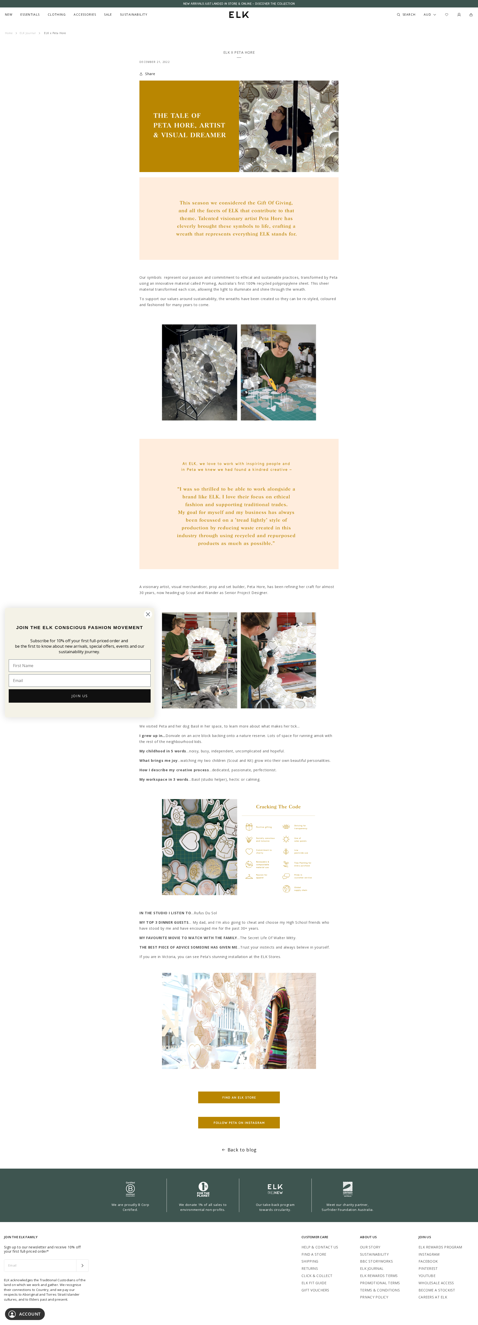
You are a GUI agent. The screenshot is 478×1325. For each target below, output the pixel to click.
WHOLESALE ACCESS (436, 1282)
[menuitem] (8, 14)
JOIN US (79, 695)
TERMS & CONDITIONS (380, 1290)
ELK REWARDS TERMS (379, 1275)
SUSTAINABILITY (374, 1254)
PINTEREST (428, 1268)
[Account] (459, 15)
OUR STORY (370, 1247)
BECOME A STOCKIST (436, 1290)
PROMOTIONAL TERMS (380, 1282)
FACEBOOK (428, 1261)
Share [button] (150, 73)
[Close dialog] (148, 614)
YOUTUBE (426, 1275)
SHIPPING (309, 1261)
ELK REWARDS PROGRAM (440, 1247)
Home (9, 33)
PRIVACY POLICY (374, 1297)
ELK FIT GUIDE (314, 1282)
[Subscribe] (82, 1266)
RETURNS (309, 1268)
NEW (8, 14)
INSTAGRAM (429, 1254)
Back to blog (242, 1150)
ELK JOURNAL (371, 1268)
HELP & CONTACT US (319, 1247)
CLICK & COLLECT (316, 1275)
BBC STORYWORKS (376, 1261)
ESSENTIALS (30, 14)
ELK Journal (28, 33)
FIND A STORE (313, 1254)
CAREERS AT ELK (432, 1297)
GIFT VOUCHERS (315, 1290)
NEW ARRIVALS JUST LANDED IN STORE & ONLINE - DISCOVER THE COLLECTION (239, 3)
